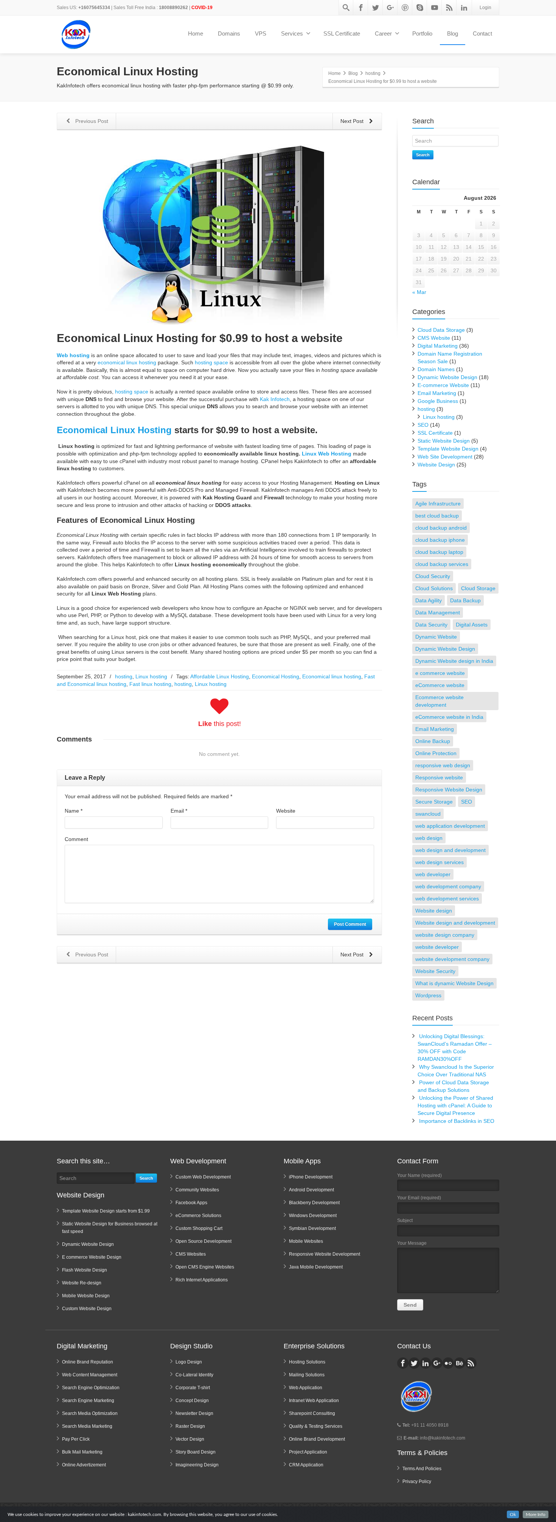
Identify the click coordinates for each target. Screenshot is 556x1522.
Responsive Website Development (324, 1254)
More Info (535, 1514)
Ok (513, 1514)
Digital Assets (472, 625)
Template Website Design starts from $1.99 (106, 1211)
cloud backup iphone (440, 540)
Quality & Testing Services (315, 1426)
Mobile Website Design (86, 1295)
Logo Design (188, 1362)
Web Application (305, 1387)
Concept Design (192, 1400)
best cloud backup (437, 516)
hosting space (211, 362)
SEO (423, 425)
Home (195, 33)
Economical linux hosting (331, 676)
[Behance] (459, 1363)
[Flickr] (448, 1363)
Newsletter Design (194, 1413)
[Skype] (419, 7)
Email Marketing (437, 393)
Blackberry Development (314, 1202)
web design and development (450, 850)
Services (292, 33)
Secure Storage (434, 802)
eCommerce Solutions (198, 1215)
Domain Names (436, 369)
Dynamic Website (436, 637)
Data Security (431, 625)
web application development (450, 826)
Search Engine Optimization (91, 1387)
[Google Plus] (390, 7)
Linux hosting (151, 676)
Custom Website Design (87, 1308)
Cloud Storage (478, 588)
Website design (433, 911)
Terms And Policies (421, 1468)
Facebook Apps (191, 1202)
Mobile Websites (306, 1241)
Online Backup (432, 741)
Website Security (435, 971)
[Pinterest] (405, 7)
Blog (452, 33)
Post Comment (350, 924)
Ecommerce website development (439, 701)
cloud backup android (441, 528)
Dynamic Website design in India (454, 661)
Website (285, 811)
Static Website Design (444, 441)
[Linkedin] (464, 7)
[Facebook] (360, 7)
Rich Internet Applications (201, 1280)
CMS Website (434, 338)
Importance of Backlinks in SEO (456, 1121)
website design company (444, 935)
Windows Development (313, 1215)
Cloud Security (432, 576)
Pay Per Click (76, 1439)
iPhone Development (310, 1177)
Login (485, 7)
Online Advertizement (84, 1465)
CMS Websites (190, 1254)
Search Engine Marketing (88, 1400)
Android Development (311, 1189)
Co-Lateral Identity (194, 1374)
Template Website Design (448, 449)
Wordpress (428, 995)
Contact (482, 33)
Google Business (438, 401)
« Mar (419, 292)
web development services (447, 898)
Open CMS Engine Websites (204, 1267)
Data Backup (465, 600)
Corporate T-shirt (192, 1387)
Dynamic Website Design (447, 377)
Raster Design (190, 1426)
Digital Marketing (438, 346)
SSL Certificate (341, 33)
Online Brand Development (317, 1439)
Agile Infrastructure (438, 504)
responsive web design (442, 765)
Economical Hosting (275, 676)
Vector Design (189, 1439)
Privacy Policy (416, 1481)
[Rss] (449, 7)
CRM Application (306, 1465)
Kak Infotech (275, 399)
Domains (229, 33)
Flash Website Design (84, 1270)
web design (429, 838)
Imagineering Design (197, 1465)
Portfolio (422, 33)
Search (423, 154)
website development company (452, 959)
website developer (437, 947)
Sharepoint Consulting (312, 1413)
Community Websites (197, 1189)
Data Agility (428, 600)
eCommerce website (439, 685)
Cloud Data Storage (441, 330)
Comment (76, 839)
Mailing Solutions (307, 1374)
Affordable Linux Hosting (219, 676)
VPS (260, 33)
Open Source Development (203, 1241)
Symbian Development (312, 1228)
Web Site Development (445, 457)
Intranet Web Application (314, 1400)
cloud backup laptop (439, 552)
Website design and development (455, 923)
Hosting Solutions (307, 1362)
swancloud (428, 814)
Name (73, 811)
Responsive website (439, 777)
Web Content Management (89, 1374)
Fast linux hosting (150, 684)
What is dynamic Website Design (454, 983)
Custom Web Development (203, 1177)
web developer (432, 874)
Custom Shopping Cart (198, 1228)
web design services (439, 862)
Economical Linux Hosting (114, 430)
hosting (123, 676)
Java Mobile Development (316, 1267)
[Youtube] (434, 7)
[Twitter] (375, 7)
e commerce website (440, 673)
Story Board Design (195, 1452)
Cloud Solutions (434, 588)
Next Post (352, 121)
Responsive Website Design (448, 790)
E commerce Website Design (91, 1257)
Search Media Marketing (87, 1426)
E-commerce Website (443, 385)
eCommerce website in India (449, 717)
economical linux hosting (127, 362)
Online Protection (436, 753)
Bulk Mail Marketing (82, 1452)
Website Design (436, 465)
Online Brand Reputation (87, 1362)
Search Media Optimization (90, 1413)
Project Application (308, 1452)
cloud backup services (441, 564)
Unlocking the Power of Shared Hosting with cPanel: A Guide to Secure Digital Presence (455, 1105)
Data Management (437, 612)
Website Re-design (81, 1283)
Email (179, 811)
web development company (448, 886)
